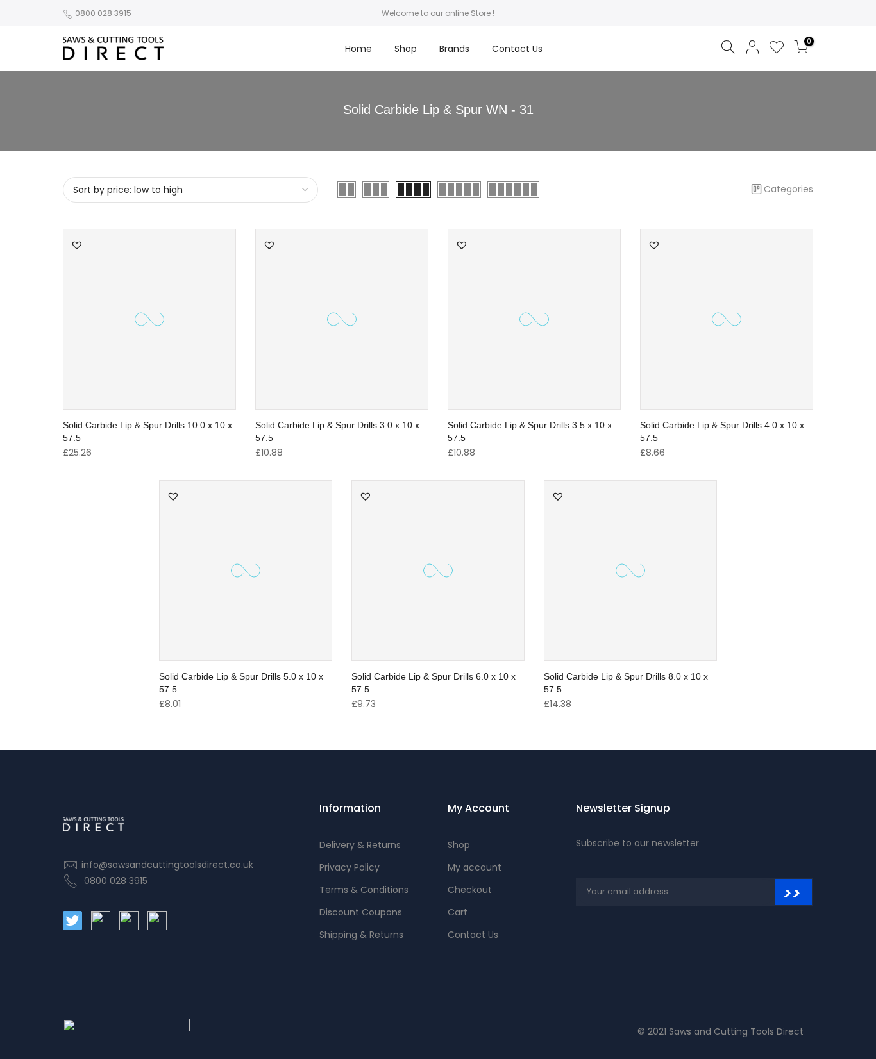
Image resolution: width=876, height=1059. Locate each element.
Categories (788, 189)
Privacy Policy (349, 867)
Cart (457, 912)
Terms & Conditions (364, 889)
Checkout (470, 889)
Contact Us (517, 48)
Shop (405, 48)
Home (358, 48)
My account (474, 867)
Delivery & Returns (360, 844)
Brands (454, 48)
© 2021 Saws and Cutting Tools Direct (720, 1031)
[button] (77, 245)
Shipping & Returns (361, 934)
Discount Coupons (360, 912)
